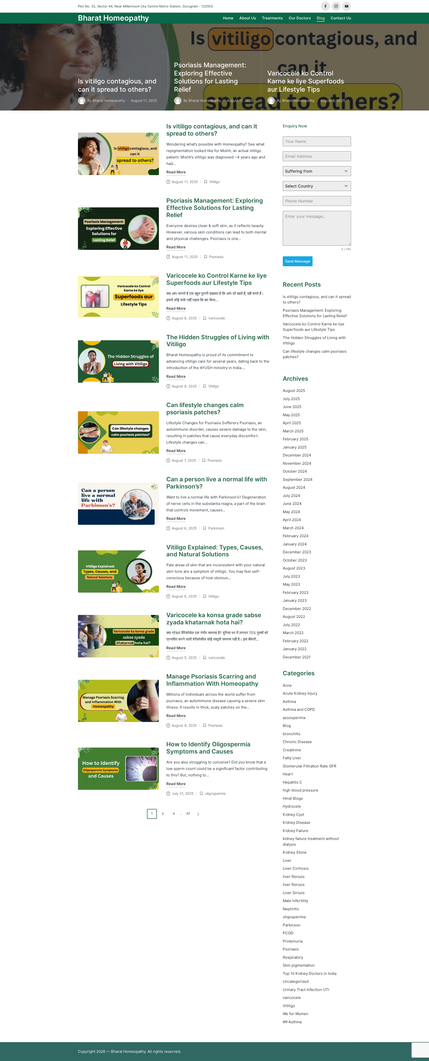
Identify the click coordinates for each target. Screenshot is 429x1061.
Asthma (289, 701)
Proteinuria (292, 941)
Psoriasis (216, 257)
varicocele (216, 318)
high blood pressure (300, 790)
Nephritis (291, 909)
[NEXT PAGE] (198, 814)
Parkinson (216, 528)
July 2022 (291, 624)
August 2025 (294, 390)
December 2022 (297, 608)
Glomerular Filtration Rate (309, 766)
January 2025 (295, 447)
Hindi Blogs (293, 798)
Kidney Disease (296, 822)
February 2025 (295, 439)
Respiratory (293, 957)
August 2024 (294, 487)
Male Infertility (295, 900)
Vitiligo (214, 182)
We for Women (295, 1013)
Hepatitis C (292, 782)
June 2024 (292, 503)
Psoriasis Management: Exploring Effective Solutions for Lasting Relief (210, 77)
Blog (287, 725)
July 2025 (291, 398)
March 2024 (293, 528)
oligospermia (215, 793)
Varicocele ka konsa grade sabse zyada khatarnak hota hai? (213, 618)
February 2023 (296, 592)
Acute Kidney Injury (300, 693)
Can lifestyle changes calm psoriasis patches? (205, 408)
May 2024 (291, 511)
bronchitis (291, 733)
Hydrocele (292, 806)
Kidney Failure (295, 830)
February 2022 (295, 641)
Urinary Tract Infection (306, 989)
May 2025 (291, 415)
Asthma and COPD (299, 709)
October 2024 (295, 471)
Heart (288, 774)
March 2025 (293, 431)
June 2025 (292, 406)
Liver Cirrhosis (296, 868)
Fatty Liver (292, 758)
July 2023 (291, 576)
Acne (287, 685)
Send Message (297, 261)
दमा (292, 1022)
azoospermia (294, 717)
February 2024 (296, 535)
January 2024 (295, 544)
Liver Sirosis (294, 892)
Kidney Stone (295, 852)
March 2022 (293, 632)
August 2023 (294, 568)
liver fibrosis (294, 876)
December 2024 (297, 455)
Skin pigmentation (299, 965)
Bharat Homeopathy (113, 18)
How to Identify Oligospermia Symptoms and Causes (208, 748)
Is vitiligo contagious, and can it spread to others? (117, 85)
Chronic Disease (297, 741)
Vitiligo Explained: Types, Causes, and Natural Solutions (214, 551)
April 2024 (292, 519)
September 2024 (298, 479)
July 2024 (291, 495)
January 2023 (295, 600)
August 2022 (294, 616)
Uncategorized (296, 981)
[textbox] (312, 171)
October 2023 (295, 560)
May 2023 (291, 584)
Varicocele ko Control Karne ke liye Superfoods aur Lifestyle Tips (305, 81)
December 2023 (297, 552)
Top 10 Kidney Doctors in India (309, 973)
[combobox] (317, 171)
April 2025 (292, 422)
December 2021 (297, 657)
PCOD (288, 933)
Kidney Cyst (293, 814)
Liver (287, 860)
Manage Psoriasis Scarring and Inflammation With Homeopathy (212, 680)
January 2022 (295, 648)
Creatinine (292, 750)
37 (188, 813)
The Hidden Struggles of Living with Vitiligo (217, 341)
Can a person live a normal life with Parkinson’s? (216, 483)
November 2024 (297, 463)
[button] (199, 814)
